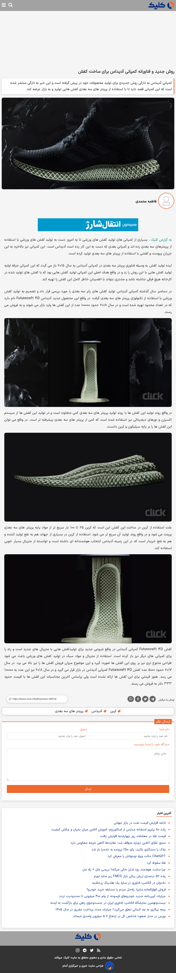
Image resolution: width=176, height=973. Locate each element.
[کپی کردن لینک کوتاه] (35, 699)
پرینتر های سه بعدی (70, 711)
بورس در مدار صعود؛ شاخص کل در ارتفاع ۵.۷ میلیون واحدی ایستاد (119, 916)
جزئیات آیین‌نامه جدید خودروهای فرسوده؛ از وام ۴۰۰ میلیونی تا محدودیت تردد (112, 896)
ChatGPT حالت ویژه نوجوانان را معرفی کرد (137, 856)
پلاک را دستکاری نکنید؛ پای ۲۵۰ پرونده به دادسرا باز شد (128, 849)
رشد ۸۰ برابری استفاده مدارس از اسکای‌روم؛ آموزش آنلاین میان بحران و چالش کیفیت (108, 829)
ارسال (88, 789)
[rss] (98, 951)
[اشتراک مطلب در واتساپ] (130, 699)
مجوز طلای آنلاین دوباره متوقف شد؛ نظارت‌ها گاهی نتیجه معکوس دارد (118, 843)
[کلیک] (161, 5)
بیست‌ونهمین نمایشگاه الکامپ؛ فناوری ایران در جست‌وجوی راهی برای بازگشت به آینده (108, 903)
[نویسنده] (166, 202)
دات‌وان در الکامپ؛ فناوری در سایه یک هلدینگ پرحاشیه (129, 883)
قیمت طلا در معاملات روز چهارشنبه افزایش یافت (133, 836)
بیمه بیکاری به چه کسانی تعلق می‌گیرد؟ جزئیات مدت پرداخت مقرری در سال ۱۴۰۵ (111, 909)
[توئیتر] (145, 700)
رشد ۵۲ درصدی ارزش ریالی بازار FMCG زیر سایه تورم (130, 876)
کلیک (66, 958)
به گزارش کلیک (161, 239)
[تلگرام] (152, 700)
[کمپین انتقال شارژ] (88, 224)
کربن (113, 711)
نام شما (164, 729)
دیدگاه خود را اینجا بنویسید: (151, 744)
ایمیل (83, 729)
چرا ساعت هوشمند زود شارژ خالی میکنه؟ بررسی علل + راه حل (124, 869)
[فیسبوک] (138, 700)
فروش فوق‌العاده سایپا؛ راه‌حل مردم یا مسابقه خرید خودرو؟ (126, 889)
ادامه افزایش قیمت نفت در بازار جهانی (140, 823)
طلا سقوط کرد (156, 863)
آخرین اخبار (164, 813)
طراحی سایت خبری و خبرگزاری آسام (82, 966)
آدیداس (97, 711)
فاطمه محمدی (146, 201)
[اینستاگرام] (77, 951)
